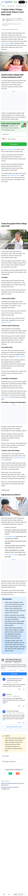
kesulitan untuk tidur (19, 356)
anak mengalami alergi (10, 149)
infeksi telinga (5, 43)
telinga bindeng (5, 397)
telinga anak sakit (6, 322)
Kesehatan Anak (10, 6)
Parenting (3, 6)
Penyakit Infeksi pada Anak (22, 6)
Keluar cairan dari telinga (11, 554)
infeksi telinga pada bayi (13, 175)
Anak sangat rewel (10, 536)
